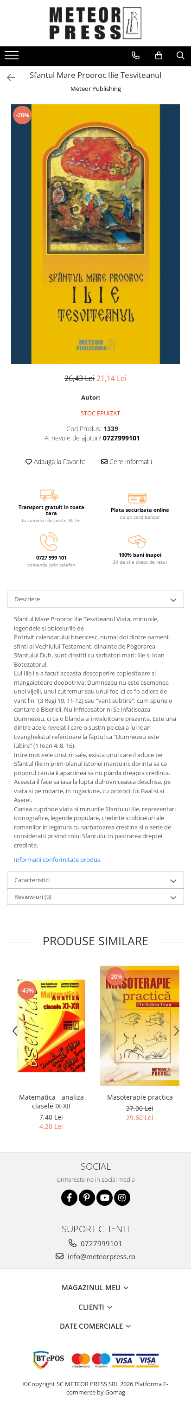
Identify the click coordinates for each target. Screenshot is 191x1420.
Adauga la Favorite (59, 461)
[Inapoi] (7, 77)
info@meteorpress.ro (100, 1256)
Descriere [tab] (27, 599)
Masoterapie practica (140, 1097)
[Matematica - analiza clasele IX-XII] (51, 1026)
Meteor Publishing (95, 88)
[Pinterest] (87, 1198)
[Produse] (13, 58)
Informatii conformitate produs (57, 859)
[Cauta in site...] (180, 55)
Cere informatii (130, 461)
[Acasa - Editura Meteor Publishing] (95, 23)
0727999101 (100, 1243)
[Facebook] (69, 1198)
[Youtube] (104, 1198)
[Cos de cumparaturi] (159, 55)
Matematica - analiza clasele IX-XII (51, 1101)
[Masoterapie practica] (139, 1026)
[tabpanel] (95, 234)
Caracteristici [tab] (32, 880)
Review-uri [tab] (32, 896)
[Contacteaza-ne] (135, 55)
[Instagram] (122, 1198)
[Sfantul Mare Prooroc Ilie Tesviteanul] (95, 234)
